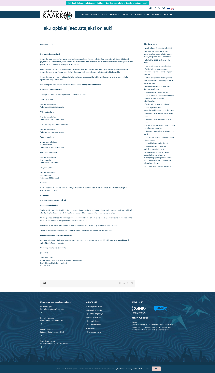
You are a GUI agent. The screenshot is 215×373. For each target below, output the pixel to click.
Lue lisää (146, 369)
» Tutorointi (90, 328)
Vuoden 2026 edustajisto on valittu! (158, 166)
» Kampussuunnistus (93, 332)
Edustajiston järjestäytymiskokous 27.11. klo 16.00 (159, 133)
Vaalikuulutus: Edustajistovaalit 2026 (158, 48)
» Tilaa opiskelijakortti (94, 306)
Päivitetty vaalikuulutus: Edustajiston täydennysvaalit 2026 (157, 88)
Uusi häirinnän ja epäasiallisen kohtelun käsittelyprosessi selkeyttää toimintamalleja (159, 98)
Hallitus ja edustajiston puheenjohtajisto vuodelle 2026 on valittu (159, 127)
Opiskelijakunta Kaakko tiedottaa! (157, 104)
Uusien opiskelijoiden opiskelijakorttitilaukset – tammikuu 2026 (159, 109)
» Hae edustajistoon (93, 325)
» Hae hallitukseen (93, 321)
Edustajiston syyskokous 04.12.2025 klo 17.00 (159, 121)
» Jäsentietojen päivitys (94, 314)
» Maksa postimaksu (93, 317)
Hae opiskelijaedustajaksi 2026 (156, 92)
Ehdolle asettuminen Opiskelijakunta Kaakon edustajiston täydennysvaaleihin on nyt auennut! (158, 80)
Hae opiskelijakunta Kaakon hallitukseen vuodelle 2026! (155, 148)
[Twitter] (164, 8)
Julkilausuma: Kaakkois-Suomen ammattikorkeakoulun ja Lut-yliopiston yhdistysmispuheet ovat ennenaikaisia (158, 54)
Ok (156, 369)
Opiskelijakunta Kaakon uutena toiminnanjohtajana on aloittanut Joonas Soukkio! (158, 72)
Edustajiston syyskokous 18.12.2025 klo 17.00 (158, 115)
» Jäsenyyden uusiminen (94, 310)
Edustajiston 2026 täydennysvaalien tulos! (157, 61)
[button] (171, 14)
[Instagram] (160, 8)
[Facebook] (156, 8)
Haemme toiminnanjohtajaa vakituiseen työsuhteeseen (159, 138)
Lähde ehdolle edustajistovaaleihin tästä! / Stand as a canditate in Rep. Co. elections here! (107, 3)
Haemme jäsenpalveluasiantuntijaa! (158, 65)
